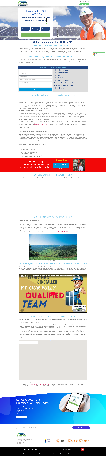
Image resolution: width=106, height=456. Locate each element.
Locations (22, 99)
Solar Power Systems (61, 72)
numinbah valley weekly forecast (53, 212)
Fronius (48, 384)
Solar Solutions (59, 88)
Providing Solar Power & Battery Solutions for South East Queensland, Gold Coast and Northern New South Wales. (46, 453)
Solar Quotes (42, 3)
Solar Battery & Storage (61, 80)
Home (36, 3)
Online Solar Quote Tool (55, 140)
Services (57, 3)
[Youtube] (82, 449)
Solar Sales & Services (61, 70)
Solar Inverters (58, 78)
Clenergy (44, 384)
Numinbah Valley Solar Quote (40, 124)
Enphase (31, 384)
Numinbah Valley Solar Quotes (64, 85)
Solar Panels (58, 75)
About (51, 3)
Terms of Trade (43, 449)
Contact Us (75, 3)
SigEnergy (21, 384)
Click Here (61, 168)
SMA (40, 384)
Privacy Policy (27, 449)
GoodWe (36, 384)
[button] (53, 98)
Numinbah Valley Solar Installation (65, 83)
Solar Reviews (66, 3)
